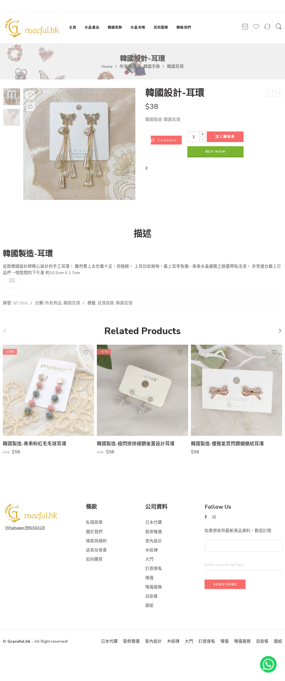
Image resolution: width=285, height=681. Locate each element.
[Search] (278, 29)
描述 (142, 233)
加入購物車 (225, 137)
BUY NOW (215, 151)
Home (107, 66)
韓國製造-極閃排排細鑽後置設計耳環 (136, 444)
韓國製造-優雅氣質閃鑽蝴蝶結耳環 (227, 444)
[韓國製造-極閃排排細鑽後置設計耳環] (142, 390)
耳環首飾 (105, 303)
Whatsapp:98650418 (25, 527)
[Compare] (267, 28)
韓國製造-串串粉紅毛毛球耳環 (34, 444)
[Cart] (245, 28)
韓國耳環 (175, 66)
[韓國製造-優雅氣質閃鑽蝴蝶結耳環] (236, 390)
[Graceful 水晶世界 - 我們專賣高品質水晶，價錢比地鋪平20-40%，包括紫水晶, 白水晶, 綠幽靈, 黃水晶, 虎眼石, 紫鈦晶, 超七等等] (31, 27)
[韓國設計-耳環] (279, 93)
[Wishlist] (256, 28)
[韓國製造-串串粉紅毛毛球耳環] (48, 390)
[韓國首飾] (11, 96)
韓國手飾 (151, 66)
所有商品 (128, 66)
